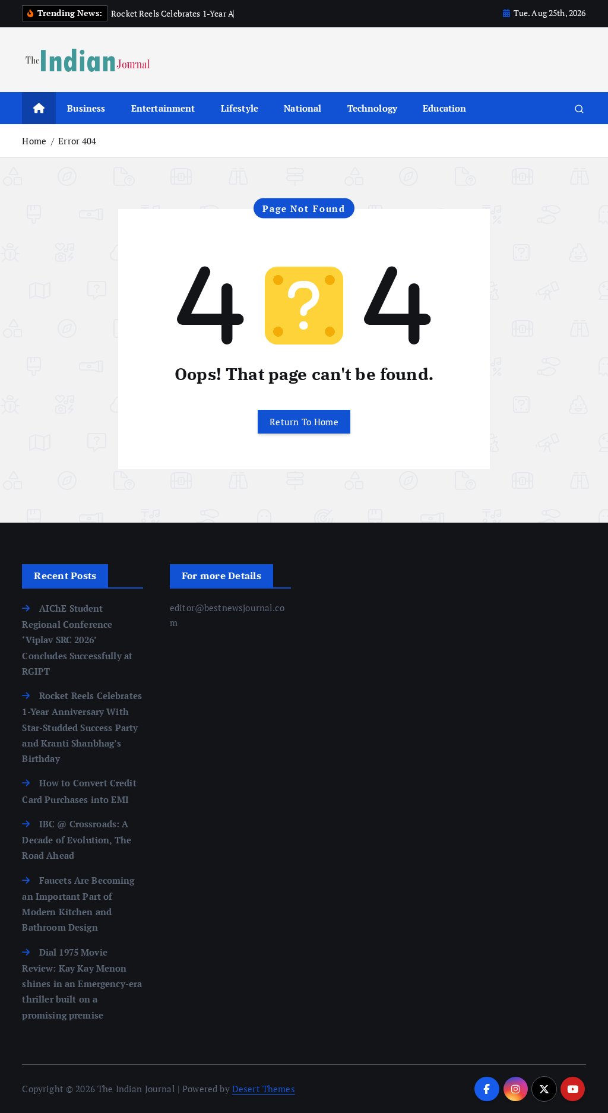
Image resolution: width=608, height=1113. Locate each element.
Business (86, 108)
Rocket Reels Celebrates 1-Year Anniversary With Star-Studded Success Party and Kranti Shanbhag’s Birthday (82, 727)
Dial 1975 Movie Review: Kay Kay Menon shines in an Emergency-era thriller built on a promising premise (82, 983)
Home (34, 141)
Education (444, 108)
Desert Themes (263, 1089)
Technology (372, 108)
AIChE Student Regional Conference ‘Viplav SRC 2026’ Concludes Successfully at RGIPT (77, 639)
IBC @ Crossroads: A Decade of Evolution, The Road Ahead (76, 840)
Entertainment (163, 108)
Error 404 (77, 141)
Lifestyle (239, 108)
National (302, 108)
